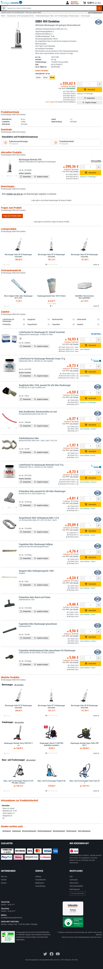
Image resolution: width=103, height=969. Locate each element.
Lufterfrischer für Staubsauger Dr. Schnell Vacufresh (42, 332)
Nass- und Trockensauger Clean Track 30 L (84, 782)
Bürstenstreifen (57, 319)
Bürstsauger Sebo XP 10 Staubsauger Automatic (51, 255)
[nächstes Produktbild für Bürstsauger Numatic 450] (16, 176)
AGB (71, 877)
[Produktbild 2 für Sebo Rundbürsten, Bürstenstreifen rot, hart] (10, 428)
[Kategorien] (3, 8)
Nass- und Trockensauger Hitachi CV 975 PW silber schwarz (18, 782)
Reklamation (39, 883)
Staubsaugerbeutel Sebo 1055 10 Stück (51, 296)
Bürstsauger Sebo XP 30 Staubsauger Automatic (84, 255)
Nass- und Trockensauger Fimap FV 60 (51, 781)
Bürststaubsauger (59, 831)
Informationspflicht (76, 886)
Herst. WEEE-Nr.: (41, 67)
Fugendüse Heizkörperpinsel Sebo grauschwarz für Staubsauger (47, 650)
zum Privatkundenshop (95, 12)
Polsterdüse (7, 324)
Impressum (74, 880)
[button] (72, 3)
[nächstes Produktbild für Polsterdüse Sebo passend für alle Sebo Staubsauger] (16, 508)
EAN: (37, 64)
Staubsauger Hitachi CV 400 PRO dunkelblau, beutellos (51, 744)
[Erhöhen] (99, 84)
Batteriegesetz (75, 889)
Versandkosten (40, 880)
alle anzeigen (18, 685)
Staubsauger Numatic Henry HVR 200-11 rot (18, 744)
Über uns (4, 877)
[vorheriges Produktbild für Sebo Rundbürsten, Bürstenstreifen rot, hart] (2, 428)
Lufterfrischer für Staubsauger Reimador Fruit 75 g (41, 464)
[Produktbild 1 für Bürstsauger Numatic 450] (7, 176)
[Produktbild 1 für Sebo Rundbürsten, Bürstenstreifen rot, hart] (8, 428)
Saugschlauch (32, 324)
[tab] (46, 264)
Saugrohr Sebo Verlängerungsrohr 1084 (36, 571)
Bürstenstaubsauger (29, 831)
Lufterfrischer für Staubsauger (8, 320)
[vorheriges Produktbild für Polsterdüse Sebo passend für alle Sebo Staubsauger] (2, 508)
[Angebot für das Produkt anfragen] (89, 102)
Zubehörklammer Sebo (29, 438)
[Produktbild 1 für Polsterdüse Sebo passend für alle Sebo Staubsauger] (8, 507)
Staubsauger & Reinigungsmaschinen (20, 16)
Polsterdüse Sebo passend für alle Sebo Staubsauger (42, 491)
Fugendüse (56, 324)
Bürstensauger (71, 831)
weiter (95, 265)
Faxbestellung (40, 886)
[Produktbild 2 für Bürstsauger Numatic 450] (9, 176)
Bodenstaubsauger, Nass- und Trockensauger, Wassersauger (57, 16)
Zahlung (38, 877)
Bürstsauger (85, 16)
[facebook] (51, 953)
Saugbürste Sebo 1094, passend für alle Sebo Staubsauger (45, 385)
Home (3, 16)
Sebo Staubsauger (84, 831)
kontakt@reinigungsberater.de (11, 918)
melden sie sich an (14, 194)
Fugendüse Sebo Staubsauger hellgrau (36, 544)
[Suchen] (99, 8)
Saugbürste (31, 319)
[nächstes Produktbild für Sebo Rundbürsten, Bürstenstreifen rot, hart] (16, 428)
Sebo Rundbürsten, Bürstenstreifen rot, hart (38, 411)
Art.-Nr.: (38, 57)
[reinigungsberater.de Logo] (11, 3)
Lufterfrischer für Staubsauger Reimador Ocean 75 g (42, 358)
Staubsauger (16, 831)
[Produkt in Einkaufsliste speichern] (89, 98)
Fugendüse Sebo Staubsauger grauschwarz (38, 624)
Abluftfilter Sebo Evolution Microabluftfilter (84, 297)
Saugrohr (80, 324)
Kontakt (4, 880)
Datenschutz (74, 883)
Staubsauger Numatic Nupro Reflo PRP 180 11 (84, 744)
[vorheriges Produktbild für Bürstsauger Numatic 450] (2, 176)
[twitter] (45, 953)
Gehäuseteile (81, 319)
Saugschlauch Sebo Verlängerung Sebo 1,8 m (39, 518)
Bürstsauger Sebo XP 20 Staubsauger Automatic (18, 255)
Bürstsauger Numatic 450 (30, 159)
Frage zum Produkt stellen (12, 216)
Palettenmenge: (41, 62)
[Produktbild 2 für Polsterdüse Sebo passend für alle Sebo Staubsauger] (10, 507)
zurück (7, 265)
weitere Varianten (25, 173)
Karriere (4, 883)
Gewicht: (38, 60)
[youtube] (57, 953)
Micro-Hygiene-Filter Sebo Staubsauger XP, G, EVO (18, 297)
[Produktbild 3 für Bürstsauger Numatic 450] (11, 176)
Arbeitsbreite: (42, 74)
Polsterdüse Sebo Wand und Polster (34, 597)
